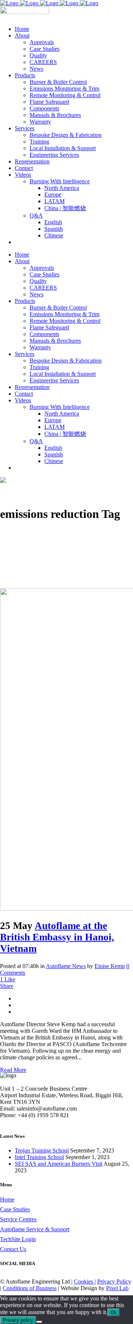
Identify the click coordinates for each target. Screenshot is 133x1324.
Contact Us (13, 1249)
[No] (39, 1322)
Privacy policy (18, 1320)
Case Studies (15, 1209)
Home (7, 1199)
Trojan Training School (42, 1150)
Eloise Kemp (110, 966)
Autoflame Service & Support (34, 1229)
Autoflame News (66, 966)
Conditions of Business (30, 1288)
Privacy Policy (114, 1281)
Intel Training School (39, 1157)
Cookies (84, 1281)
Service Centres (18, 1219)
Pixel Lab (117, 1288)
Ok (113, 1312)
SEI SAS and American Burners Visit (58, 1164)
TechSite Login (18, 1239)
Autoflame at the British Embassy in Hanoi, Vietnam (57, 937)
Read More (13, 1070)
